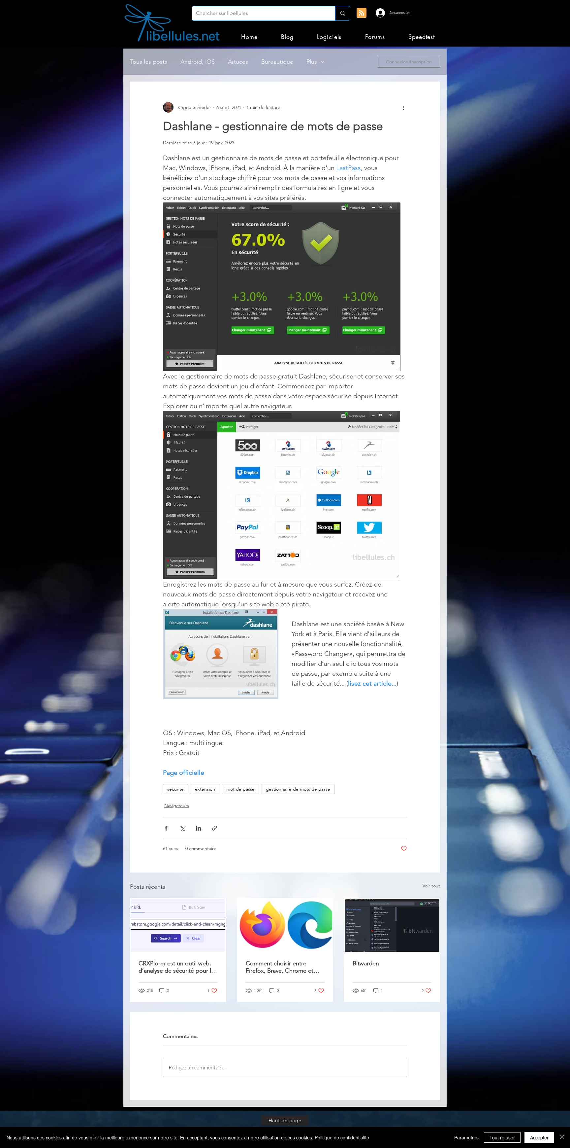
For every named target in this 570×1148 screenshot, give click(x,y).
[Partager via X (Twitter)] (182, 828)
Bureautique (277, 61)
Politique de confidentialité (342, 1137)
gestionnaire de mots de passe (298, 789)
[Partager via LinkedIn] (198, 828)
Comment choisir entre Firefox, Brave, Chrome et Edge (279, 967)
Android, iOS (197, 61)
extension (205, 789)
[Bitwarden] (392, 925)
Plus (311, 61)
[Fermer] (562, 1137)
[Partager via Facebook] (166, 828)
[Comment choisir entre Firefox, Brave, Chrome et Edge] (285, 925)
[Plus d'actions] (403, 107)
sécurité (175, 789)
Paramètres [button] (466, 1137)
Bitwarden (366, 963)
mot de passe (240, 789)
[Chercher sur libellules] (342, 13)
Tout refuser (502, 1137)
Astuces (238, 61)
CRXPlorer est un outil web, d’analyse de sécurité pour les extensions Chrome (178, 967)
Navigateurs (176, 805)
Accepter (539, 1137)
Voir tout (431, 886)
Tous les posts (148, 61)
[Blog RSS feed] (361, 13)
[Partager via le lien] (214, 828)
